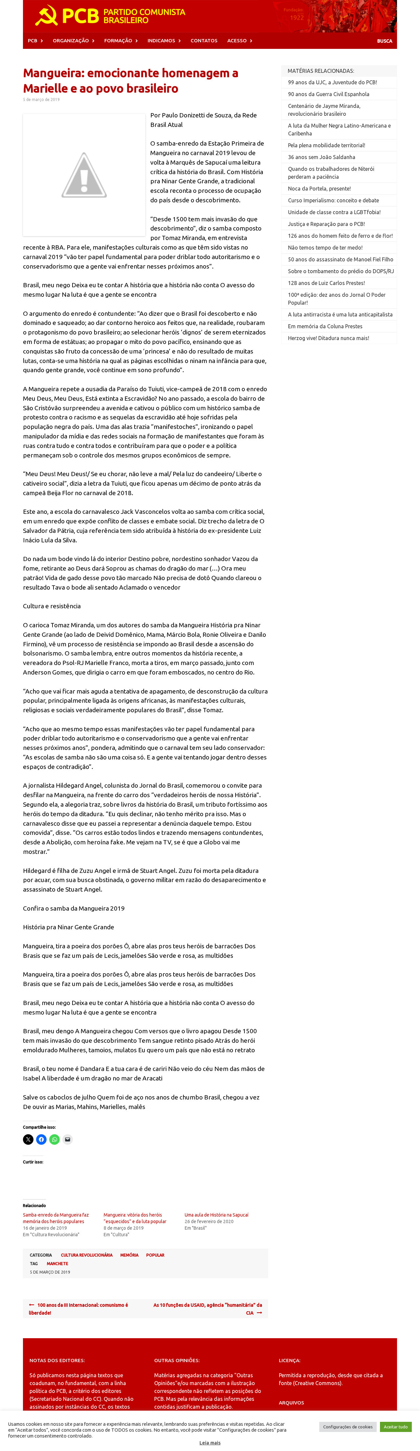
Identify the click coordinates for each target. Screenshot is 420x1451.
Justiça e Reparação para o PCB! (326, 224)
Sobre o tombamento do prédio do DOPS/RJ (341, 271)
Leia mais (210, 1442)
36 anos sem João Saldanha (321, 157)
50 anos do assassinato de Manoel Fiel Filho (340, 259)
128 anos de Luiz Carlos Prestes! (326, 283)
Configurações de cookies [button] (348, 1426)
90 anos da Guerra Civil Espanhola (328, 94)
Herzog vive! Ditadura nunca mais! (328, 338)
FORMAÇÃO (118, 40)
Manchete (57, 1263)
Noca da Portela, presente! (319, 188)
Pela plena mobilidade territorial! (326, 145)
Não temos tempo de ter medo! (325, 248)
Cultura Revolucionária (87, 1255)
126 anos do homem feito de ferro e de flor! (340, 236)
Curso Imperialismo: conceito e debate (333, 200)
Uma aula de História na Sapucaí (216, 1215)
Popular (155, 1255)
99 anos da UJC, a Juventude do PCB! (332, 82)
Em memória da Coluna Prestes (325, 326)
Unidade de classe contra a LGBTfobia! (334, 212)
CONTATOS (204, 40)
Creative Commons (317, 1383)
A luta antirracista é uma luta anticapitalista (340, 314)
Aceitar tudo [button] (396, 1426)
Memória (129, 1255)
